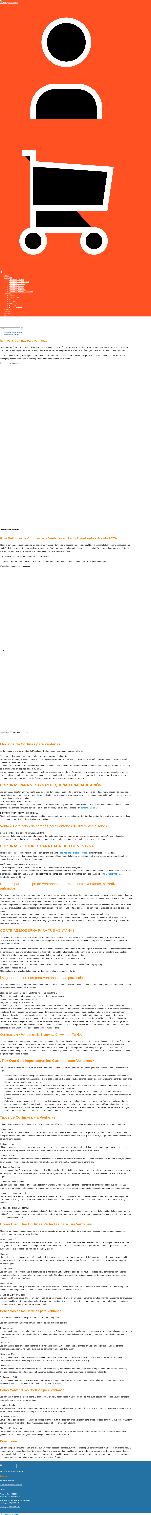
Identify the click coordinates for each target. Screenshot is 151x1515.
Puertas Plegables (16, 305)
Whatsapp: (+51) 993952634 (10, 1496)
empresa (7, 313)
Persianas (13, 300)
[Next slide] (129, 650)
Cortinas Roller (15, 298)
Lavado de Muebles (16, 286)
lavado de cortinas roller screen (11, 1485)
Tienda (7, 311)
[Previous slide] (3, 650)
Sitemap (2, 1489)
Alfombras (13, 301)
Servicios (8, 278)
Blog (6, 315)
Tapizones (13, 303)
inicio (6, 276)
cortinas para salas (89, 808)
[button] (10, 1514)
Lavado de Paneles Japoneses (21, 292)
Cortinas (12, 296)
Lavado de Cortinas (16, 280)
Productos (8, 294)
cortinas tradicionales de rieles (73, 853)
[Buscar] (22, 328)
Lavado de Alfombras (17, 284)
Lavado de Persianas (17, 290)
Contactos (8, 309)
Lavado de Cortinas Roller (19, 282)
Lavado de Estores (16, 288)
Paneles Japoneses (16, 307)
